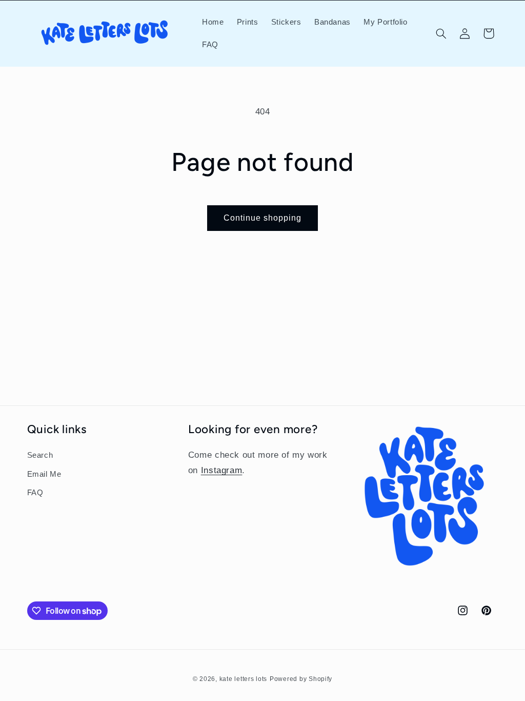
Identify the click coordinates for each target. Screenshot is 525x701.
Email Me (44, 474)
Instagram (222, 470)
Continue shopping (263, 217)
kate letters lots (243, 679)
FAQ (35, 493)
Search (40, 455)
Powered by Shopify (301, 679)
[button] (441, 33)
